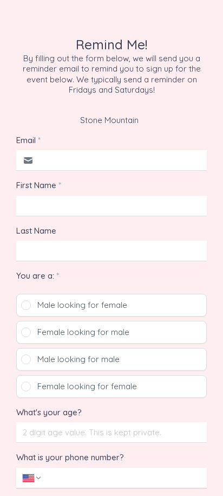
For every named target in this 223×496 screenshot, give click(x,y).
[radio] (111, 305)
